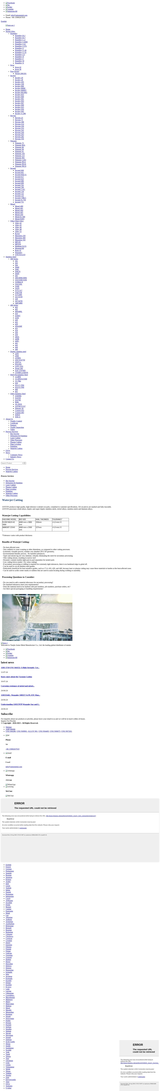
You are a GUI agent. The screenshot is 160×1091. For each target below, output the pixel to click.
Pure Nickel (14, 71)
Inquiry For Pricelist (8, 721)
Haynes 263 (19, 135)
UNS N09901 (22, 731)
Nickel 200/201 (20, 74)
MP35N (18, 244)
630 (16, 383)
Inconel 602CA (20, 175)
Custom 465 (19, 413)
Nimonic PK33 (20, 166)
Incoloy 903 (19, 101)
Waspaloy (18, 253)
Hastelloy (13, 34)
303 (16, 263)
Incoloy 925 (19, 107)
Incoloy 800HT (20, 90)
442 (16, 345)
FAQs (8, 451)
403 (16, 307)
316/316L (18, 284)
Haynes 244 (19, 133)
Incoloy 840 (19, 97)
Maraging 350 (20, 240)
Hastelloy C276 (21, 46)
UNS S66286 (11, 731)
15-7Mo (18, 381)
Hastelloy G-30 (20, 50)
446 (16, 349)
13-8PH (18, 377)
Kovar (17, 234)
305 (16, 276)
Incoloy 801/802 (21, 92)
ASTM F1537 (20, 406)
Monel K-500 (20, 217)
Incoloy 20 (19, 78)
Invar (12, 65)
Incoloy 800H (20, 88)
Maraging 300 (20, 238)
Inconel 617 (19, 177)
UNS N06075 (55, 731)
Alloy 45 (18, 225)
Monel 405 (19, 213)
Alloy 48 (18, 229)
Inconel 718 (19, 191)
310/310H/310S (21, 280)
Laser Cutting (15, 438)
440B (17, 339)
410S (17, 318)
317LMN (18, 295)
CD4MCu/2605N (21, 373)
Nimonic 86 (19, 147)
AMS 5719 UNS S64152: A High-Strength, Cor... (20, 668)
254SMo (18, 396)
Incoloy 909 (19, 105)
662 (16, 392)
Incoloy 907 (19, 103)
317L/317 (18, 290)
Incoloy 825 (19, 95)
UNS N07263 (66, 731)
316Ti (17, 288)
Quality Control (16, 421)
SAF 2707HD (20, 371)
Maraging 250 (20, 236)
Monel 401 (19, 208)
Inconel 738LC (20, 198)
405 (16, 309)
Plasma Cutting (16, 442)
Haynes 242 (19, 130)
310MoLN (19, 282)
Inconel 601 (19, 173)
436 (16, 333)
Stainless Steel (11, 257)
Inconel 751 (19, 202)
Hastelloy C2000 (21, 42)
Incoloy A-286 (20, 114)
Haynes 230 (19, 126)
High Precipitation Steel (19, 375)
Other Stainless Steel (18, 394)
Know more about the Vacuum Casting (16, 677)
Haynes (13, 116)
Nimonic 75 (19, 143)
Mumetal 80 (19, 248)
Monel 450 (19, 215)
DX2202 (18, 364)
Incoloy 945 (19, 111)
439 (16, 335)
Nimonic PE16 (20, 164)
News (8, 453)
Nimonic (13, 141)
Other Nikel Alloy (17, 221)
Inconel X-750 (20, 200)
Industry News (15, 457)
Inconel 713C (20, 189)
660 (16, 389)
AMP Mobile (10, 729)
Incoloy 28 (19, 80)
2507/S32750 (20, 360)
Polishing (13, 446)
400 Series (14, 305)
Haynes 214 (19, 124)
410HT (17, 316)
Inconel (13, 168)
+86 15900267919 (12, 749)
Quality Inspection (17, 427)
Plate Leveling (15, 444)
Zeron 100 (19, 368)
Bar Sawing (14, 434)
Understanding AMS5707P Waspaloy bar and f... (20, 704)
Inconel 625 (19, 179)
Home (8, 29)
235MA (18, 358)
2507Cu (18, 362)
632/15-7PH (19, 387)
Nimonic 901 (20, 158)
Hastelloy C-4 (20, 40)
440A (17, 337)
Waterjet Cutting (16, 448)
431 (16, 328)
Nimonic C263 (20, 160)
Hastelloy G (19, 48)
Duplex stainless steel (18, 352)
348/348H (18, 303)
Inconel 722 (19, 194)
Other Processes (16, 440)
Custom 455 (19, 411)
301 (16, 261)
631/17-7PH (19, 385)
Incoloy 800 (19, 86)
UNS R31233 (20, 255)
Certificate (14, 423)
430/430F (18, 326)
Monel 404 (19, 210)
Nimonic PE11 (20, 162)
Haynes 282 (19, 137)
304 (16, 265)
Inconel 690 (19, 183)
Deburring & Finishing (18, 436)
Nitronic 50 (19, 408)
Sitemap (9, 727)
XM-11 (17, 417)
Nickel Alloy (10, 31)
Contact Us (10, 459)
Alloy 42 (18, 223)
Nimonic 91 (19, 151)
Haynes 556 (19, 139)
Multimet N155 (20, 246)
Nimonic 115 (20, 156)
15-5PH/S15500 (21, 379)
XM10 (17, 415)
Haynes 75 (19, 120)
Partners (13, 425)
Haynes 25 (19, 118)
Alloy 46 (18, 227)
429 (16, 324)
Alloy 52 (18, 231)
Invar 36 (18, 69)
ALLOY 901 (33, 731)
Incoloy (13, 76)
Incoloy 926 (19, 109)
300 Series (14, 259)
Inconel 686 (19, 181)
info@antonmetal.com (19, 15)
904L (17, 402)
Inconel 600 (19, 170)
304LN (17, 272)
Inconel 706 (19, 187)
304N (17, 274)
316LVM (18, 293)
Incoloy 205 (19, 82)
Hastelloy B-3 (20, 38)
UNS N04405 (44, 731)
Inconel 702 (19, 185)
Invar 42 (18, 67)
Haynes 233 (19, 128)
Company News (16, 455)
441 (16, 343)
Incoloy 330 (19, 84)
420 (16, 320)
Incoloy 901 (19, 99)
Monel (12, 204)
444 (16, 347)
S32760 (18, 400)
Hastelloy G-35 (20, 52)
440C (17, 341)
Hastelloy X (19, 63)
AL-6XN (18, 404)
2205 (17, 354)
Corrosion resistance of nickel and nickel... (17, 686)
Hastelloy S (19, 59)
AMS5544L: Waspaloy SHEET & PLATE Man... (20, 695)
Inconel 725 (19, 196)
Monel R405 (19, 219)
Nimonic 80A (20, 145)
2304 (17, 356)
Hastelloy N (19, 57)
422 (16, 322)
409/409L (18, 312)
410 (16, 314)
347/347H (18, 301)
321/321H (18, 297)
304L (17, 269)
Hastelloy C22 (20, 44)
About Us (9, 419)
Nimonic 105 (20, 154)
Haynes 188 (19, 122)
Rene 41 (18, 250)
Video (12, 429)
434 (16, 330)
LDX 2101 (19, 366)
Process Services (12, 432)
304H (17, 267)
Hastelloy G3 (20, 55)
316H (17, 286)
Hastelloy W (19, 61)
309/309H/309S (21, 278)
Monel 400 (19, 206)
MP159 (17, 242)
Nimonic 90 (19, 149)
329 (16, 299)
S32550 (18, 398)
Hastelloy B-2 (20, 36)
